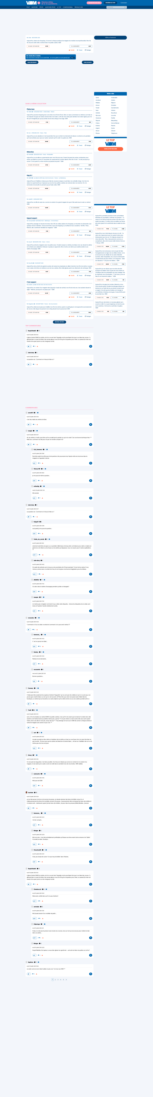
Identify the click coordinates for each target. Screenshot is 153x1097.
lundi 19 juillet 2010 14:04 (33, 692)
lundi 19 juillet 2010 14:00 (33, 622)
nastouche (37, 774)
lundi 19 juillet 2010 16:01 (38, 736)
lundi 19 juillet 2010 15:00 (33, 796)
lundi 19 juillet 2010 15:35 (38, 910)
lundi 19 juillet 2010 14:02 (38, 564)
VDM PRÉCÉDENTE (31, 62)
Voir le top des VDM (110, 149)
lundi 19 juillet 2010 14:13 (32, 714)
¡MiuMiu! (36, 580)
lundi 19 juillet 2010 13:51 (38, 543)
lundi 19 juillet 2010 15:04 (38, 893)
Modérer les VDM (110, 2)
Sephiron (30, 962)
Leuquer (36, 597)
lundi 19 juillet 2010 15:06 (33, 966)
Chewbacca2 (37, 889)
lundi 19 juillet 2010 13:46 (33, 416)
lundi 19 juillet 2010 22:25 (38, 947)
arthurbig (36, 486)
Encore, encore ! (59, 322)
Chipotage (37, 924)
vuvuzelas (31, 618)
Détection (30, 152)
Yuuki (30, 710)
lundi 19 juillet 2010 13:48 (38, 525)
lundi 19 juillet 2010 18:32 (38, 473)
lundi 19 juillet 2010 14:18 (32, 759)
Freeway (30, 688)
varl (35, 732)
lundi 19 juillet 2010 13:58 (38, 453)
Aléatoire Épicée (50, 7)
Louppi (30, 431)
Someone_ (37, 634)
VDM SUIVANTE (88, 62)
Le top (59, 7)
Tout (28, 7)
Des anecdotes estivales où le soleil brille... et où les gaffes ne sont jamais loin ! (50, 57)
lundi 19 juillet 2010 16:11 (38, 928)
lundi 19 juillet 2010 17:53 (38, 601)
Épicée (41, 7)
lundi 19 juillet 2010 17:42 (38, 583)
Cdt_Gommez (38, 449)
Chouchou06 (37, 850)
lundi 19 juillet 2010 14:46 (38, 778)
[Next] (66, 980)
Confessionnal (68, 7)
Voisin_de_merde (39, 539)
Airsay (30, 755)
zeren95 (30, 413)
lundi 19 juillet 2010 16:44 (38, 817)
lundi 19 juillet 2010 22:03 (38, 834)
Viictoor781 (37, 469)
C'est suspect (31, 282)
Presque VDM (79, 7)
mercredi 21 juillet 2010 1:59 (39, 673)
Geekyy (36, 652)
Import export (32, 218)
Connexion (124, 3)
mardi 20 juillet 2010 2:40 (38, 490)
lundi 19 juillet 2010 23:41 (38, 854)
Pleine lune (30, 109)
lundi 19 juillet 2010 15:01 (32, 334)
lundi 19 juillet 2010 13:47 (32, 356)
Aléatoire (35, 7)
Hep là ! (29, 175)
